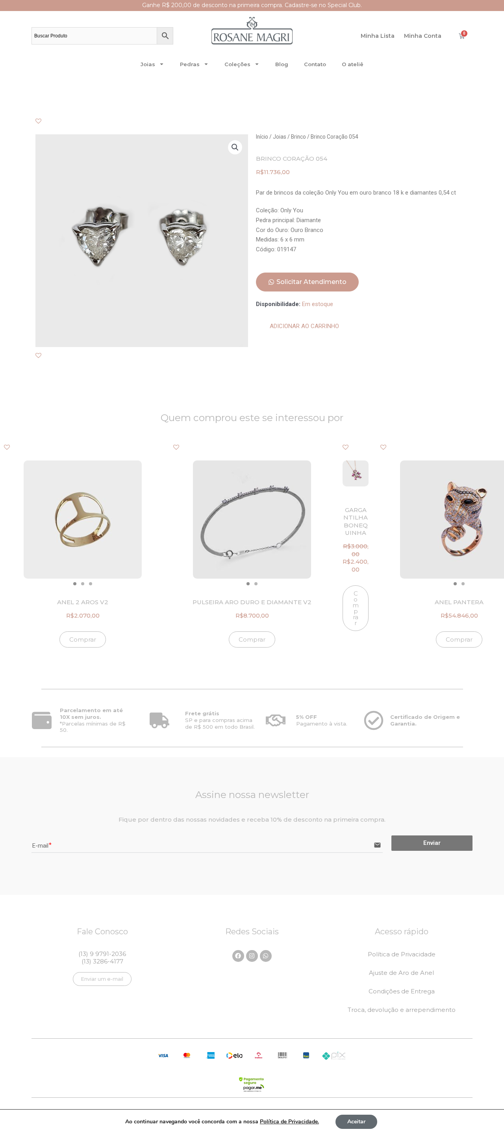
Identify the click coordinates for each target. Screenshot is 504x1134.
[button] (235, 147)
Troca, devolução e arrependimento (402, 1009)
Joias (148, 64)
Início (262, 137)
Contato (315, 64)
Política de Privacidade (401, 954)
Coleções (237, 64)
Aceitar (356, 1121)
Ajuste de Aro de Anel (401, 972)
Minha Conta (422, 35)
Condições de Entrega (402, 991)
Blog (281, 64)
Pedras (190, 64)
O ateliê (352, 64)
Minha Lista (378, 35)
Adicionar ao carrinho (304, 326)
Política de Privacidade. (289, 1121)
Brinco (298, 137)
